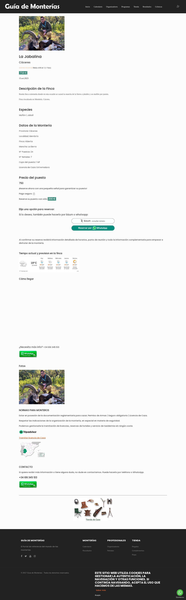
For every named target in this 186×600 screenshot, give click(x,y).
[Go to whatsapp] (180, 592)
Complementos (138, 551)
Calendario (87, 547)
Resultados (87, 551)
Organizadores (113, 547)
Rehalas (110, 551)
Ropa (134, 555)
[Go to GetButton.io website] (180, 597)
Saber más (101, 590)
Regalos (135, 547)
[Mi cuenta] (178, 6)
